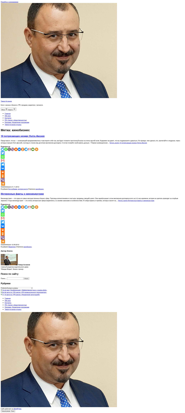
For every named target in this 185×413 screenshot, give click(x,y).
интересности (23, 189)
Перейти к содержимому (9, 2)
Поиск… (4, 278)
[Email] (32, 149)
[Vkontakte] (19, 149)
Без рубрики (12, 189)
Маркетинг (12, 247)
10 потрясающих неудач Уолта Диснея (23, 136)
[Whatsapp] (6, 149)
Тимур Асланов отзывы (13, 124)
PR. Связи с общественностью (16, 120)
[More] (36, 149)
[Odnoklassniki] (22, 149)
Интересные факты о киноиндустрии (22, 193)
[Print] (16, 149)
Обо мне (8, 116)
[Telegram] (26, 149)
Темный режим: (6, 411)
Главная (8, 113)
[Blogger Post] (9, 149)
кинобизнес (40, 189)
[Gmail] (29, 149)
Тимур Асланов (6, 101)
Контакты (8, 118)
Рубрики (4, 288)
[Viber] (12, 149)
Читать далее (128, 143)
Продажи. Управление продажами (17, 122)
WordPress (17, 409)
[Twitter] (2, 149)
